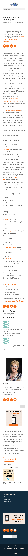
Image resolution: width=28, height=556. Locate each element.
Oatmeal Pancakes (11, 284)
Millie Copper (7, 22)
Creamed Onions (10, 247)
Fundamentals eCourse (13, 110)
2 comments (10, 25)
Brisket (7, 219)
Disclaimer (13, 551)
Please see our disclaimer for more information (14, 39)
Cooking (6, 497)
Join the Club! (9, 459)
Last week (6, 149)
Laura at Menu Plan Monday (15, 301)
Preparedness (7, 501)
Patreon (6, 509)
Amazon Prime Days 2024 (13, 482)
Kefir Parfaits (9, 259)
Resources (6, 504)
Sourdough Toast (10, 231)
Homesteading (7, 499)
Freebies (6, 506)
